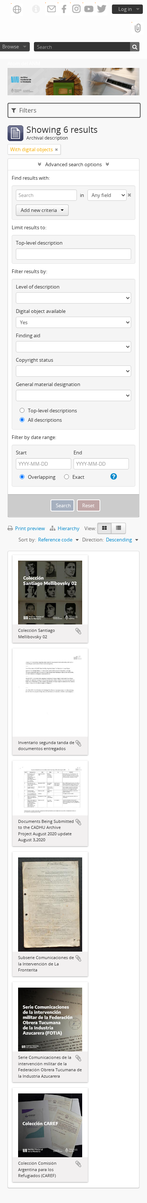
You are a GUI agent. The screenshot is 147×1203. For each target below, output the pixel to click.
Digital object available (41, 311)
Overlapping (41, 477)
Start (21, 452)
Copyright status (34, 359)
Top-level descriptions (52, 410)
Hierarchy (69, 528)
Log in (125, 9)
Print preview (29, 528)
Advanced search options (73, 164)
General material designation (48, 384)
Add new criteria (39, 210)
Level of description (38, 286)
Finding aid (28, 335)
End (78, 452)
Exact (77, 477)
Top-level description (39, 242)
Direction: (93, 539)
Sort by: (27, 539)
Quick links (35, 9)
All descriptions (44, 420)
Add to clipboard (78, 631)
